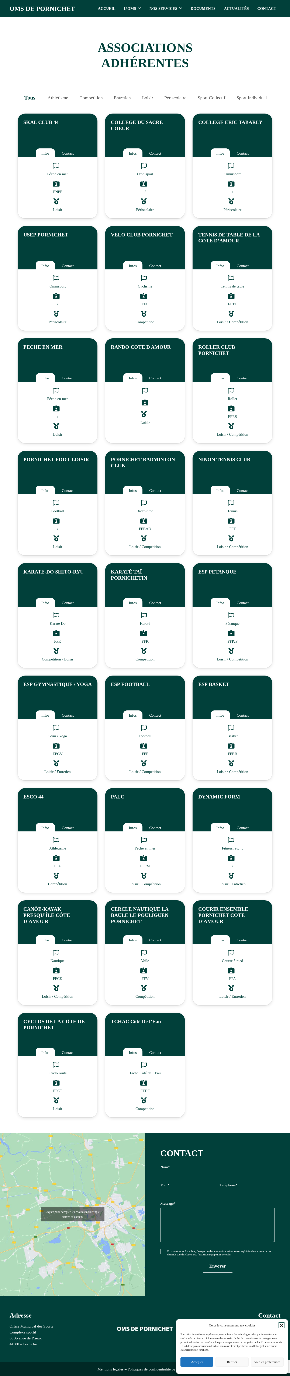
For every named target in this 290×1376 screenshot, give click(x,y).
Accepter (197, 1362)
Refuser (232, 1362)
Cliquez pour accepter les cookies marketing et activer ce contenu (72, 1214)
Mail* (164, 1185)
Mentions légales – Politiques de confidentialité (134, 1369)
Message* (168, 1203)
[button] (281, 1325)
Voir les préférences (267, 1362)
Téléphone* (229, 1185)
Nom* (165, 1167)
